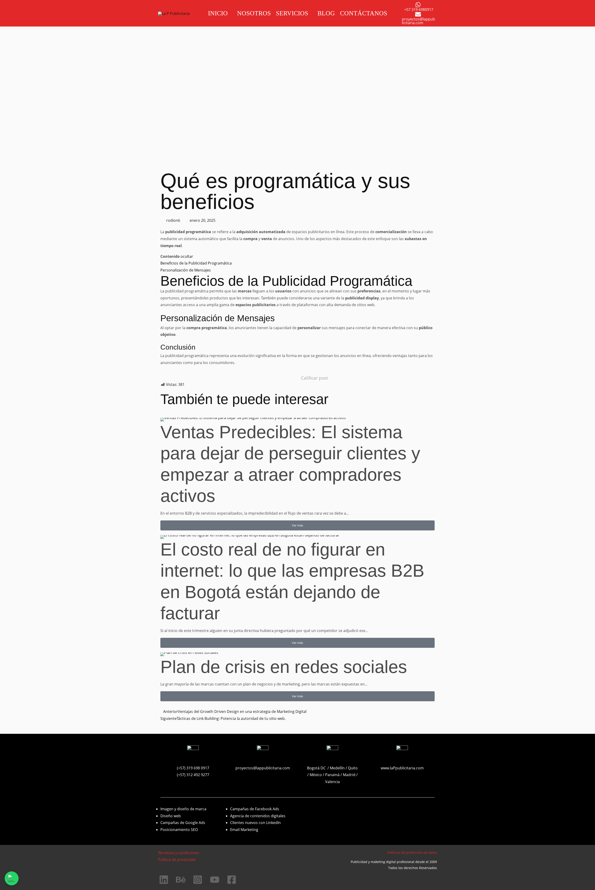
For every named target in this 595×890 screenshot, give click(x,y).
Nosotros (254, 13)
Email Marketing (244, 829)
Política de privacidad (176, 859)
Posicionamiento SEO (179, 829)
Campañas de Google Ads (182, 822)
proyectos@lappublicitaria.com (262, 768)
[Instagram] (197, 879)
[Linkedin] (163, 879)
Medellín (337, 768)
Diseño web (170, 815)
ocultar (187, 256)
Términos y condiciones (178, 852)
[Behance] (180, 879)
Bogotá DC (316, 768)
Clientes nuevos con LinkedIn (255, 822)
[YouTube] (214, 879)
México (316, 774)
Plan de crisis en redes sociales (283, 667)
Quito (353, 768)
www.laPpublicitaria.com (402, 768)
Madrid (349, 774)
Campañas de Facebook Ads (254, 808)
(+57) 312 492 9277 (193, 774)
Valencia (332, 781)
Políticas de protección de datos (412, 852)
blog (326, 13)
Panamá (332, 774)
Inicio (218, 13)
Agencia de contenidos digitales (257, 815)
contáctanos (363, 13)
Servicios (292, 13)
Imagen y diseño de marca (183, 808)
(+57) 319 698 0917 (193, 768)
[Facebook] (231, 879)
